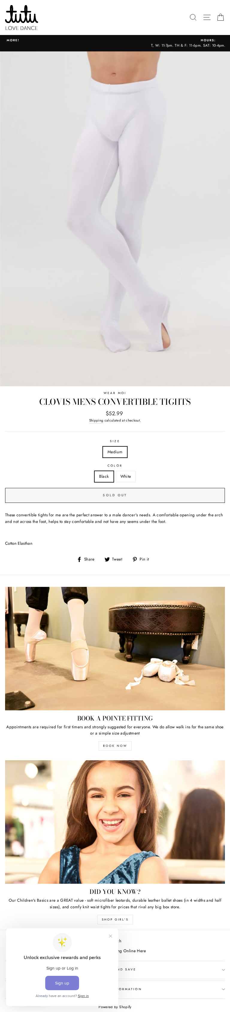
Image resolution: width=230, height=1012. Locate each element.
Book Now (115, 746)
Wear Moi (115, 393)
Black (104, 476)
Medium (115, 452)
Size (115, 441)
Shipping (96, 420)
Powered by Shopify (115, 1007)
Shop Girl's (115, 919)
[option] (115, 43)
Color (115, 465)
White (125, 476)
